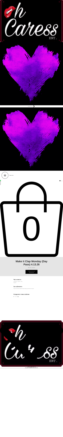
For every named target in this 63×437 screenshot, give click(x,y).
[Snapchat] (31, 181)
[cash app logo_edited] (31, 180)
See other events (31, 272)
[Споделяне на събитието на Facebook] (13, 296)
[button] (31, 219)
